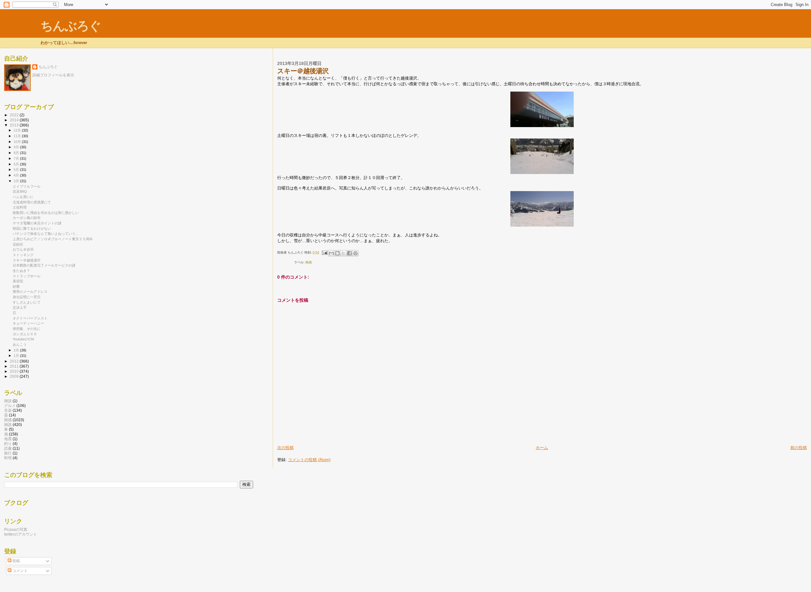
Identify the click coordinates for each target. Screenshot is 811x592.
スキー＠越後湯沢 (27, 260)
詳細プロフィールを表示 (53, 75)
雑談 (8, 424)
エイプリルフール (27, 186)
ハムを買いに (23, 197)
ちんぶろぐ (71, 26)
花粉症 (18, 244)
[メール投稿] (324, 252)
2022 (15, 115)
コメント (19, 571)
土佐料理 (20, 207)
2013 (15, 125)
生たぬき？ (21, 271)
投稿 (15, 561)
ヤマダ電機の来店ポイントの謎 (37, 223)
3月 (17, 181)
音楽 (8, 410)
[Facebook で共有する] (349, 253)
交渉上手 (20, 307)
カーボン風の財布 (27, 218)
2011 (15, 366)
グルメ (10, 405)
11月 (18, 136)
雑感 (308, 262)
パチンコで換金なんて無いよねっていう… (46, 233)
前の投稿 (798, 447)
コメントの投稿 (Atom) (309, 459)
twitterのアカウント (20, 534)
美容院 (18, 281)
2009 (15, 376)
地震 (8, 439)
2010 (15, 371)
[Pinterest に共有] (355, 253)
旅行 (8, 453)
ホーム (542, 447)
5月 (17, 169)
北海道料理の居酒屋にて (32, 202)
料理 (8, 458)
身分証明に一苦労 (27, 297)
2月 (17, 350)
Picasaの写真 (15, 529)
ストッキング (23, 255)
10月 (18, 142)
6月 (17, 164)
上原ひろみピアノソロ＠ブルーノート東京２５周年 (53, 239)
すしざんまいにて (27, 302)
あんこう (20, 344)
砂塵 (16, 286)
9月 (17, 147)
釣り (8, 443)
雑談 (8, 401)
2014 (15, 120)
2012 (15, 361)
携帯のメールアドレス (30, 291)
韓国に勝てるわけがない (32, 228)
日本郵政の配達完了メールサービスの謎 (44, 265)
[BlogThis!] (337, 253)
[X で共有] (343, 253)
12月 (18, 130)
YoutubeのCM (23, 339)
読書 (8, 448)
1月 (17, 355)
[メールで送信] (331, 253)
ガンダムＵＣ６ (25, 334)
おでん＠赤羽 (23, 249)
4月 (17, 175)
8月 (17, 153)
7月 (17, 158)
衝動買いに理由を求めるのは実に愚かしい (46, 213)
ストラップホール (27, 276)
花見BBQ (20, 191)
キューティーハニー (28, 323)
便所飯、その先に (27, 329)
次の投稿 (285, 447)
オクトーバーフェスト (30, 318)
